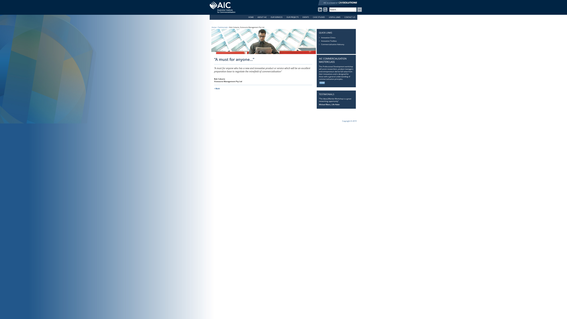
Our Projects (292, 17)
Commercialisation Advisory (332, 44)
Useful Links (334, 17)
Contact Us (349, 17)
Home (251, 17)
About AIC (262, 17)
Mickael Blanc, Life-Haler (329, 104)
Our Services (277, 17)
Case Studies (319, 17)
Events (306, 17)
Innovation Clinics (328, 37)
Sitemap (247, 121)
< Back (217, 88)
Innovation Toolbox (329, 41)
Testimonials (223, 27)
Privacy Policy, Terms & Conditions (225, 121)
